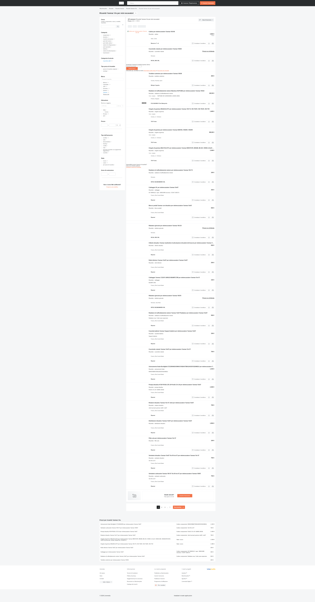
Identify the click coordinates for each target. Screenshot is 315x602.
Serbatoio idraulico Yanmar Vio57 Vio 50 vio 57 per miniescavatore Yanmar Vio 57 (174, 455)
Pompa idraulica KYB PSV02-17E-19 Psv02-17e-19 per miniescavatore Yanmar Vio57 (175, 384)
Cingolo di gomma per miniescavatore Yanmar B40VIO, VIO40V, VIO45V (171, 130)
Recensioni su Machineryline (134, 581)
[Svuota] (122, 24)
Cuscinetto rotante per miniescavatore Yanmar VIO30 (165, 49)
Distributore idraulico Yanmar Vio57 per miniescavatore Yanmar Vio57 (170, 421)
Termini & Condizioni (132, 573)
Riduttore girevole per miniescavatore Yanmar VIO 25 (165, 225)
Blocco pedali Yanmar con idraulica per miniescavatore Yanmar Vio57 (170, 205)
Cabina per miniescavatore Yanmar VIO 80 (162, 31)
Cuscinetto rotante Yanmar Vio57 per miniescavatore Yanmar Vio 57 (170, 349)
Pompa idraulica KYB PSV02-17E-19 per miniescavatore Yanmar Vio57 (119, 531)
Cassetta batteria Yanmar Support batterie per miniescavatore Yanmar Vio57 (172, 331)
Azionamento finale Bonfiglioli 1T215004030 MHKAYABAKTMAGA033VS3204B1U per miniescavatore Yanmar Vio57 (185, 366)
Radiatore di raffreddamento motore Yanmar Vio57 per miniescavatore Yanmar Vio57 (123, 556)
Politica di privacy (131, 576)
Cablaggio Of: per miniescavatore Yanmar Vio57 (163, 187)
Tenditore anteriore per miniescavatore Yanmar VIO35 (165, 73)
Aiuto (101, 576)
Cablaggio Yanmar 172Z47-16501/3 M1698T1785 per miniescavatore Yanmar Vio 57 (174, 277)
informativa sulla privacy (150, 70)
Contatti (102, 578)
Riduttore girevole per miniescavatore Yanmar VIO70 (165, 295)
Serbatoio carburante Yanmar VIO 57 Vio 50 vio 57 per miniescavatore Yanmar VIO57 (175, 473)
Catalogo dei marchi (132, 584)
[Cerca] (129, 3)
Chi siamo (102, 573)
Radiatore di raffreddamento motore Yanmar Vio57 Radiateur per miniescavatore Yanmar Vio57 (178, 313)
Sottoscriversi (131, 68)
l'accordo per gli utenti (163, 70)
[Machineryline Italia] (108, 3)
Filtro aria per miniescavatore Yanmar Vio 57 (162, 438)
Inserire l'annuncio (185, 495)
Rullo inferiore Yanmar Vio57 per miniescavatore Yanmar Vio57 (168, 260)
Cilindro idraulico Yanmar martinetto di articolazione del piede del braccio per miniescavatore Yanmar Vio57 (182, 243)
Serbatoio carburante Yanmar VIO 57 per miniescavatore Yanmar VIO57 (119, 527)
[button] (208, 43)
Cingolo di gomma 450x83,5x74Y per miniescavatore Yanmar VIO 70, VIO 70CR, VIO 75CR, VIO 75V (179, 109)
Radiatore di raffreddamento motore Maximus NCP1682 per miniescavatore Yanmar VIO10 (176, 91)
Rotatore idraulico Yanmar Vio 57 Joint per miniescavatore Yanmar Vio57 (171, 402)
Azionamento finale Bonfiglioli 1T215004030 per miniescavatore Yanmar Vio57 (121, 524)
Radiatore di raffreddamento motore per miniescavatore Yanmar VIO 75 (171, 170)
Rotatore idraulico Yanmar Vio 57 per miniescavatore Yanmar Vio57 (118, 535)
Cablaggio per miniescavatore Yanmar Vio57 (112, 552)
